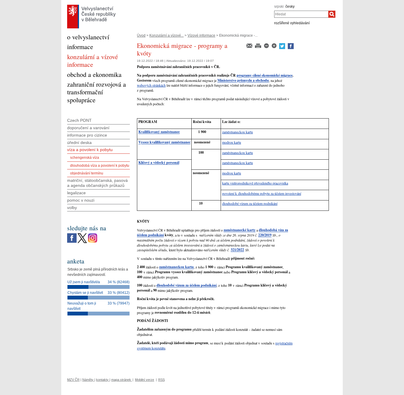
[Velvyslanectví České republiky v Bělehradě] (91, 6)
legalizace (76, 192)
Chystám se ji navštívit (85, 293)
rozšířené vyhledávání (292, 23)
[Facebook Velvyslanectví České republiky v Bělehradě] (72, 235)
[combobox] (301, 14)
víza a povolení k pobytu (90, 149)
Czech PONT (79, 120)
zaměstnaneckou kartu (237, 131)
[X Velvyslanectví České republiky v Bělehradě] (82, 235)
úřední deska (79, 142)
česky (290, 6)
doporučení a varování (88, 127)
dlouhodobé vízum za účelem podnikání (249, 203)
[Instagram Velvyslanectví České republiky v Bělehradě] (92, 235)
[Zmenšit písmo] (267, 45)
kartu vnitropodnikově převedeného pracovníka (255, 183)
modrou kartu (231, 142)
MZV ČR (73, 379)
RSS (161, 379)
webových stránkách (151, 85)
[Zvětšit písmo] (274, 45)
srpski (279, 6)
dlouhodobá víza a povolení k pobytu (99, 165)
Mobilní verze (144, 379)
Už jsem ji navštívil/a (83, 282)
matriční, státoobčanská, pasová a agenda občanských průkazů (97, 183)
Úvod (141, 35)
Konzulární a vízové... (166, 35)
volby (72, 207)
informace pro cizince (87, 135)
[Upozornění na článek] (249, 45)
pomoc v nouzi (80, 200)
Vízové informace (201, 35)
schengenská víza (84, 158)
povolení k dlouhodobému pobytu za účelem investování (261, 193)
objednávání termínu (86, 173)
